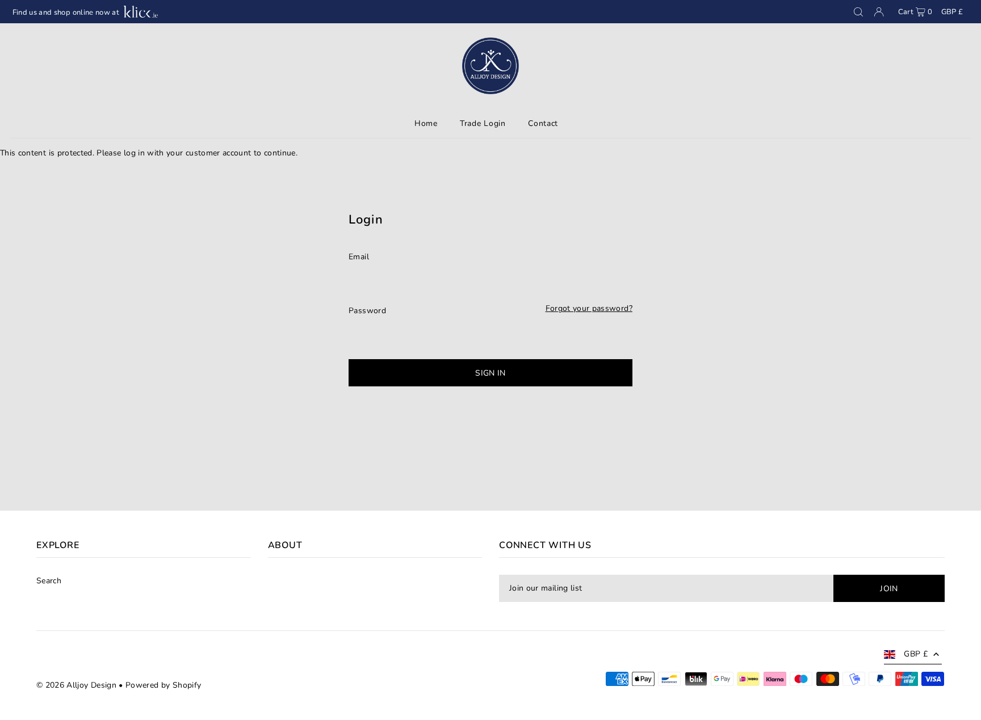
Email (359, 256)
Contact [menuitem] (543, 123)
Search (48, 580)
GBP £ (952, 12)
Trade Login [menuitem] (483, 123)
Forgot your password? (589, 309)
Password (367, 310)
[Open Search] (858, 11)
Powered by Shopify (163, 685)
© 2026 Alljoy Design (76, 685)
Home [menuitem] (426, 123)
